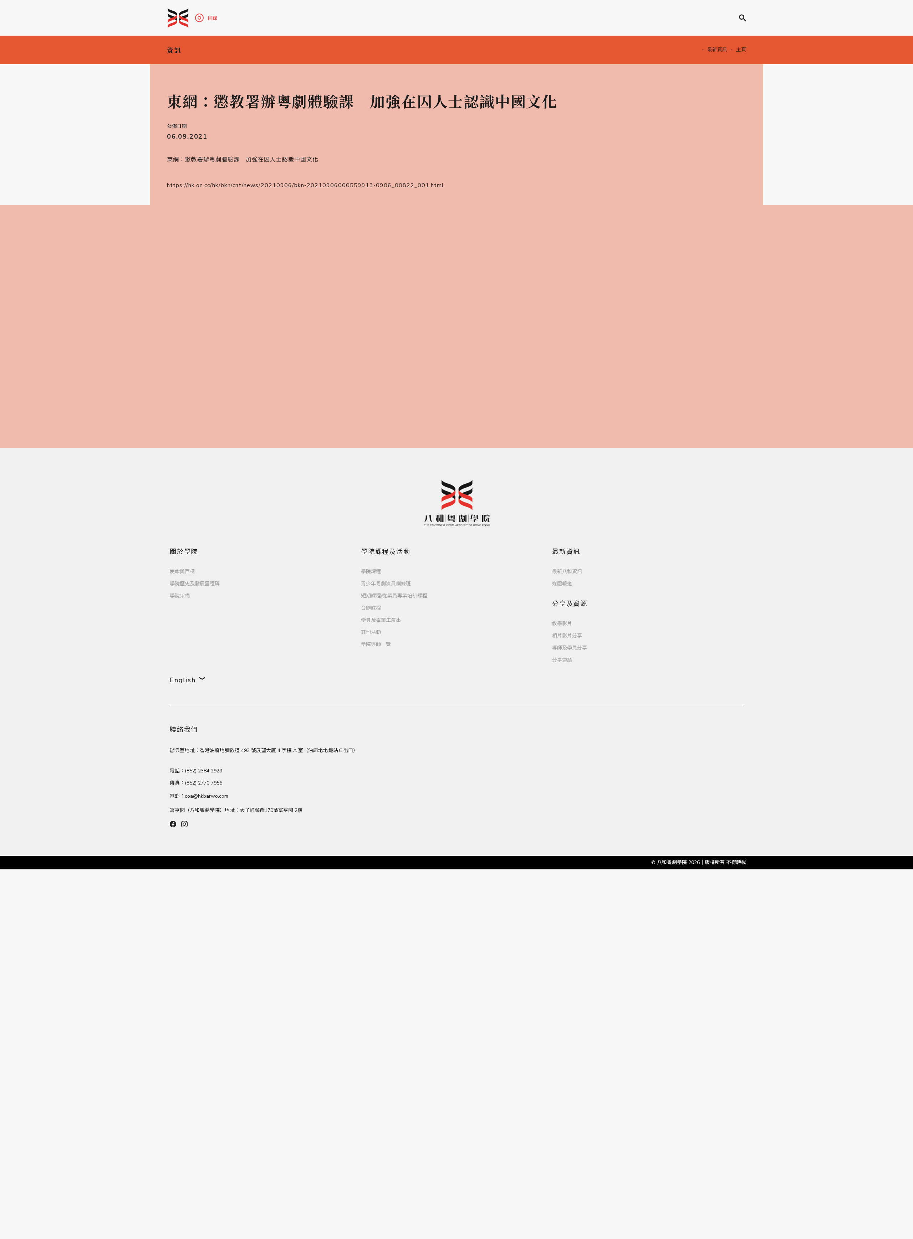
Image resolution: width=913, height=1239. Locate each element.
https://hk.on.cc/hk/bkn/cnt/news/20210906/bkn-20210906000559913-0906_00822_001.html (305, 185)
